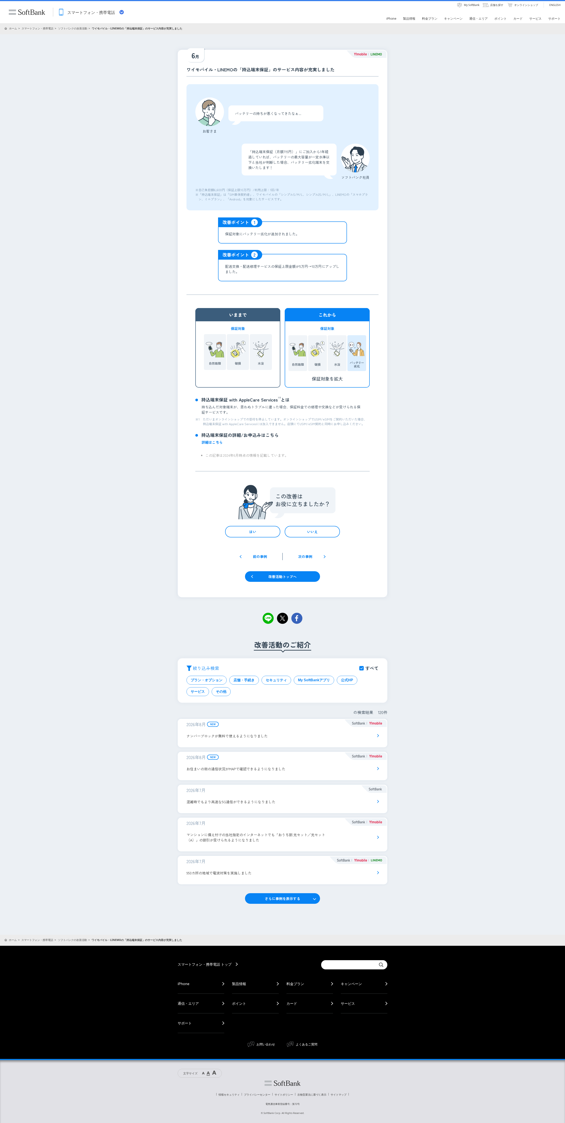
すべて (372, 668)
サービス (198, 691)
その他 (221, 691)
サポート (185, 1023)
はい (252, 531)
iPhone (183, 983)
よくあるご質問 (306, 1044)
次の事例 (305, 556)
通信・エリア (188, 1003)
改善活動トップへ (282, 576)
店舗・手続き (244, 680)
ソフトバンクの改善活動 (72, 28)
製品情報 (239, 983)
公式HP (347, 680)
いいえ (312, 531)
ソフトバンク (282, 1083)
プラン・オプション (206, 680)
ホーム (13, 28)
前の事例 (260, 556)
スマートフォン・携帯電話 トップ (205, 964)
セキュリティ (276, 680)
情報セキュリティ (229, 1094)
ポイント (239, 1003)
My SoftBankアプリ (314, 680)
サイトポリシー (284, 1094)
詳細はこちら (212, 442)
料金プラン (295, 983)
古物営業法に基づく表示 (311, 1094)
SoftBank (27, 12)
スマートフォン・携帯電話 (37, 28)
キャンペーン (351, 983)
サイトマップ (339, 1094)
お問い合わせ (265, 1044)
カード (291, 1003)
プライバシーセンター (257, 1094)
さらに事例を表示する (282, 898)
